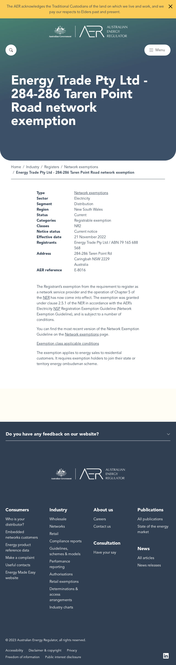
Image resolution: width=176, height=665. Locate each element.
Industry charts (61, 607)
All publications (150, 519)
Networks (57, 526)
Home (16, 167)
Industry (32, 167)
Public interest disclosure (63, 657)
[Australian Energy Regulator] (88, 31)
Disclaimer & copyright (45, 650)
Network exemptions (81, 167)
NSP (56, 308)
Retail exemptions (64, 581)
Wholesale (58, 519)
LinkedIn (165, 655)
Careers (100, 519)
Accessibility (14, 650)
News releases (149, 565)
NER (46, 297)
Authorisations (61, 574)
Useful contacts (18, 565)
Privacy (72, 650)
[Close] (170, 6)
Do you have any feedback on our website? (52, 434)
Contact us (102, 526)
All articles (146, 558)
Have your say (105, 552)
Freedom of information (23, 657)
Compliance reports (66, 541)
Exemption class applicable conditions (68, 343)
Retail (54, 534)
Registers (51, 167)
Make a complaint (20, 557)
